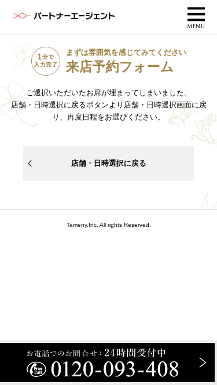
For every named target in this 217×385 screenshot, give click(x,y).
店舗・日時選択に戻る (108, 163)
